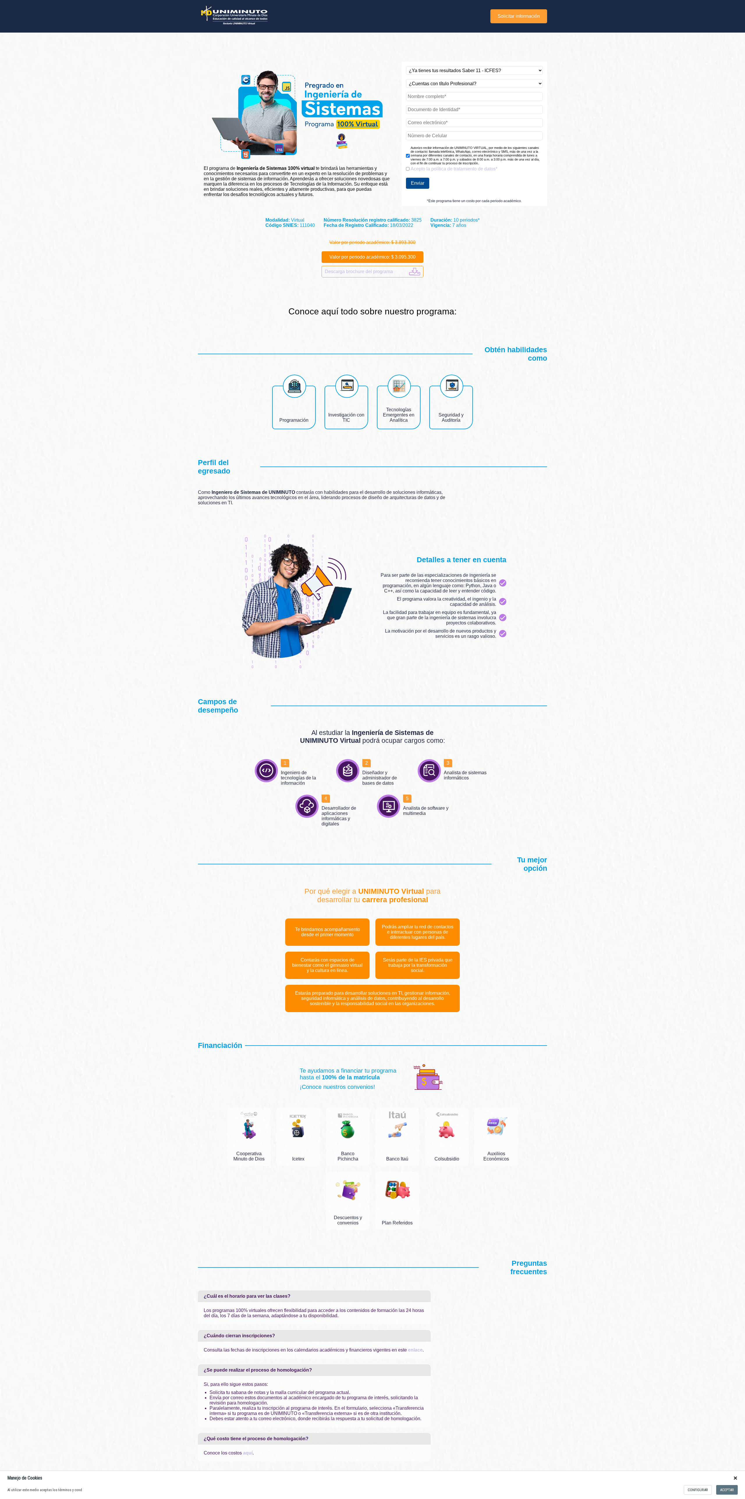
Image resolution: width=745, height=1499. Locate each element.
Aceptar (727, 1490)
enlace (415, 1349)
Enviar (417, 183)
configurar (698, 1490)
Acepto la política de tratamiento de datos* (454, 169)
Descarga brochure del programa (359, 271)
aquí (248, 1452)
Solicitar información (519, 16)
